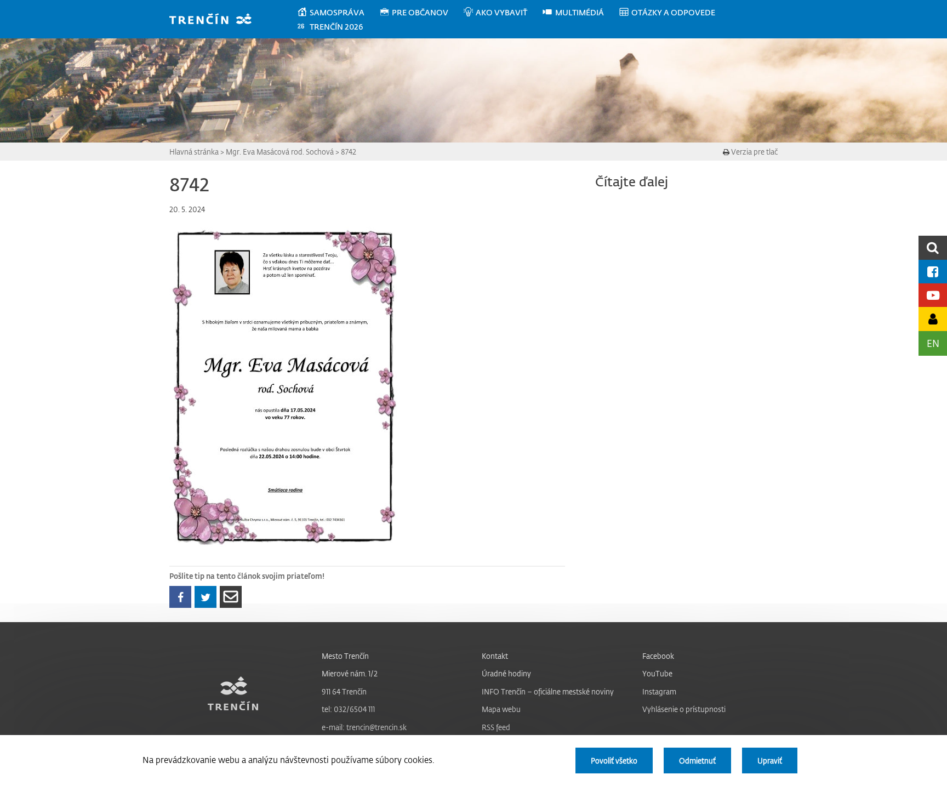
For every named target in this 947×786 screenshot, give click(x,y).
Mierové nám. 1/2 (350, 673)
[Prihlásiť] (933, 319)
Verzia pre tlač (753, 151)
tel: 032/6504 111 (348, 709)
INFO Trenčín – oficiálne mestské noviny (548, 691)
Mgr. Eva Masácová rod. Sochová (280, 151)
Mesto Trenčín (345, 655)
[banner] (215, 20)
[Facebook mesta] (933, 271)
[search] (933, 247)
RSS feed (496, 727)
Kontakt (495, 655)
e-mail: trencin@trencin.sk (364, 727)
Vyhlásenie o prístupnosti (684, 709)
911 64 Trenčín (344, 691)
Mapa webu (501, 709)
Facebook (658, 655)
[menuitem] (338, 12)
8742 (348, 151)
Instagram (659, 691)
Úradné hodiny (506, 673)
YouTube (657, 673)
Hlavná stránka (194, 151)
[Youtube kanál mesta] (933, 295)
